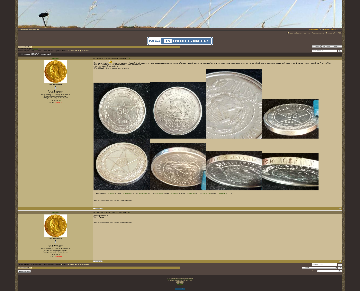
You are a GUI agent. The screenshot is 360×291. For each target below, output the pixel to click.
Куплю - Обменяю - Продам (52, 50)
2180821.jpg (191, 193)
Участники (306, 33)
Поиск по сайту (331, 33)
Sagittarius (55, 58)
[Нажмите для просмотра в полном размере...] (122, 138)
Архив (64, 50)
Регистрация (30, 29)
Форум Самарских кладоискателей (29, 50)
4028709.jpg (159, 193)
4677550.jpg (175, 193)
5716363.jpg (127, 193)
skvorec (35, 49)
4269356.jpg (222, 193)
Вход (38, 29)
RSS (339, 29)
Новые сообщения (295, 33)
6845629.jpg (143, 193)
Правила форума (318, 33)
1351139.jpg (111, 193)
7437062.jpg (206, 193)
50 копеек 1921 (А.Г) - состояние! (78, 50)
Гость (321, 29)
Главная (22, 29)
